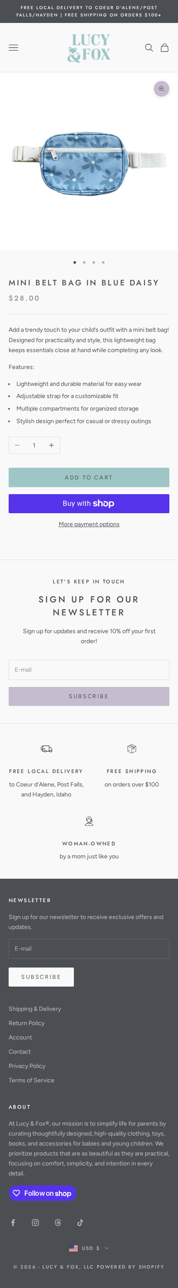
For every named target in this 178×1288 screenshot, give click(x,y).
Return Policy (26, 1023)
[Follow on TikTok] (80, 1222)
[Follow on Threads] (58, 1222)
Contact (20, 1051)
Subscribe (89, 696)
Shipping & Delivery (35, 1009)
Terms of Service (31, 1080)
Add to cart (89, 477)
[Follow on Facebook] (13, 1222)
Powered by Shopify (131, 1266)
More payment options (89, 524)
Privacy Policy (27, 1066)
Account (20, 1037)
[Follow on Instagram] (35, 1222)
